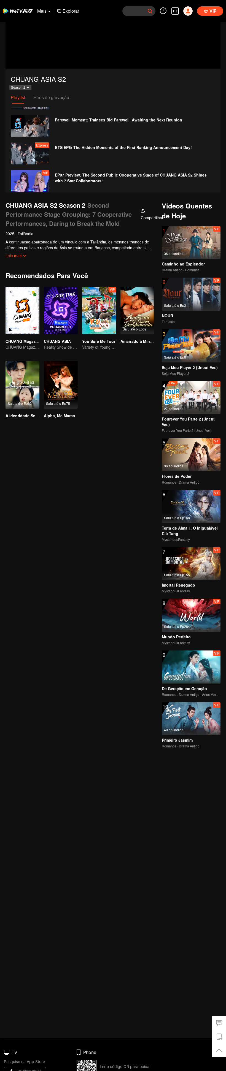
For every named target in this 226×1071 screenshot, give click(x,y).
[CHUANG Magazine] (22, 310)
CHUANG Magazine (23, 341)
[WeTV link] (18, 11)
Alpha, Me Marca (59, 415)
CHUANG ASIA (57, 341)
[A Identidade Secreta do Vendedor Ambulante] (22, 385)
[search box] (150, 11)
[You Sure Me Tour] (99, 310)
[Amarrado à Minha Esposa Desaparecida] (137, 310)
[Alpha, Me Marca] (61, 385)
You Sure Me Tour (98, 341)
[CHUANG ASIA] (61, 310)
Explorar (71, 11)
